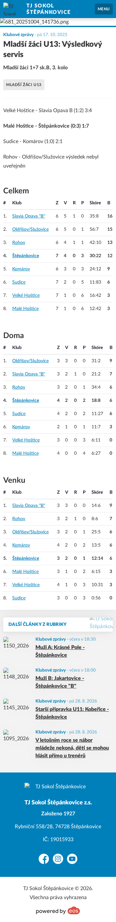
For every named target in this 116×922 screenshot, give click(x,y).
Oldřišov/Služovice (30, 229)
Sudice (18, 282)
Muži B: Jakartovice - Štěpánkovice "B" (59, 682)
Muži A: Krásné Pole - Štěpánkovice (60, 651)
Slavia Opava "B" (28, 216)
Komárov (21, 269)
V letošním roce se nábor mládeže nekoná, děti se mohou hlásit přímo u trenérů (72, 748)
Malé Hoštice (25, 308)
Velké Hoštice (26, 295)
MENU (104, 9)
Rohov (18, 242)
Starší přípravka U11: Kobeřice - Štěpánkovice (72, 713)
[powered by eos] (58, 910)
